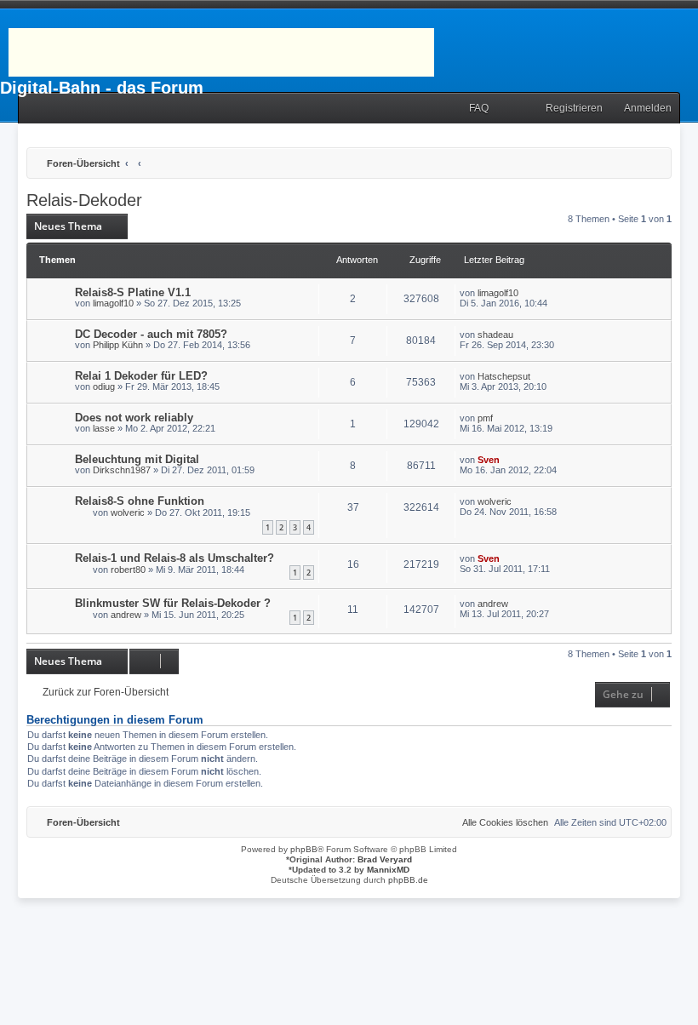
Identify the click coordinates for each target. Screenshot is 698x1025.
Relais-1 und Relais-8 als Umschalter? (174, 558)
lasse (104, 428)
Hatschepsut (504, 376)
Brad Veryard (385, 859)
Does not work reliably (134, 417)
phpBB (304, 849)
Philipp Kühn (118, 345)
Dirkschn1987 (122, 470)
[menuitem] (471, 108)
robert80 (128, 569)
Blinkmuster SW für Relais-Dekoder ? (173, 603)
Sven (489, 460)
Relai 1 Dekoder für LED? (141, 375)
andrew (126, 615)
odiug (104, 386)
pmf (485, 418)
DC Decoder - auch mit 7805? (151, 334)
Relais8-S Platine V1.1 (133, 292)
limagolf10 (113, 303)
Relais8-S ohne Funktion (139, 501)
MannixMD (388, 869)
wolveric (128, 512)
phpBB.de (408, 880)
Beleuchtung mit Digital (137, 459)
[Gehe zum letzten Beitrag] (526, 293)
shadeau (495, 334)
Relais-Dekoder (84, 200)
